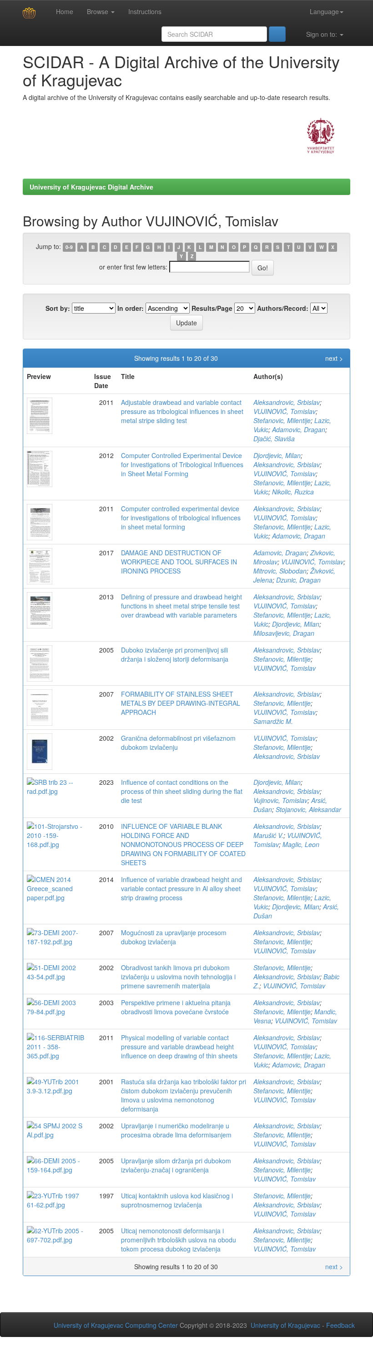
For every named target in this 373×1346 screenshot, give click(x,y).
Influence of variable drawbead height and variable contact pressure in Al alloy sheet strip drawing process (181, 888)
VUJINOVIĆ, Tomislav (284, 411)
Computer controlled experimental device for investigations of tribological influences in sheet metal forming (181, 517)
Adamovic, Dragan (298, 429)
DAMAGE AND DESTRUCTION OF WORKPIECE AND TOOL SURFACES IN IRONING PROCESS (179, 561)
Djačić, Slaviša (274, 438)
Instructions (144, 11)
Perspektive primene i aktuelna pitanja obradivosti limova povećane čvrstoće (176, 1007)
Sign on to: (321, 34)
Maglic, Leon (300, 844)
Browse (98, 11)
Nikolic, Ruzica (293, 491)
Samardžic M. (273, 721)
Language (324, 11)
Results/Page (212, 308)
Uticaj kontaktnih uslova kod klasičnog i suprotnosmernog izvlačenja (177, 1200)
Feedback (340, 1325)
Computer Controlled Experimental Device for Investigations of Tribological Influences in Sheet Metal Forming (182, 464)
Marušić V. (268, 835)
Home (63, 11)
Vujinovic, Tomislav (280, 800)
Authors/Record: (282, 308)
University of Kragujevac (285, 1325)
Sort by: (57, 308)
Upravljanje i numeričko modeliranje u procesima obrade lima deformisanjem (176, 1130)
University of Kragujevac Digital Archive (91, 186)
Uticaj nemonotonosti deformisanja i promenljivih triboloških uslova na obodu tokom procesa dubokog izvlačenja (178, 1239)
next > (334, 358)
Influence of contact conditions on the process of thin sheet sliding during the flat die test (181, 791)
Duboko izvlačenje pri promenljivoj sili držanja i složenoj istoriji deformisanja (174, 654)
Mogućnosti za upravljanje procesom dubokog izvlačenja (174, 937)
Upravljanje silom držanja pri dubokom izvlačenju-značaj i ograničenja (176, 1165)
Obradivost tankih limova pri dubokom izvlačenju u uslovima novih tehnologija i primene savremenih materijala (178, 976)
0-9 (69, 247)
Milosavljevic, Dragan (283, 633)
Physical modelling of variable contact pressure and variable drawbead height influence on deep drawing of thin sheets (179, 1046)
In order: (130, 308)
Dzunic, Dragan (298, 579)
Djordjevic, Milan (277, 455)
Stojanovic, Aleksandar (308, 809)
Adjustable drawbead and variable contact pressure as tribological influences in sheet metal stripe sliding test (182, 411)
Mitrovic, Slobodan (280, 570)
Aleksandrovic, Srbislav (286, 402)
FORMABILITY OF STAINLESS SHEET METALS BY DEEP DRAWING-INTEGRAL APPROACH (180, 703)
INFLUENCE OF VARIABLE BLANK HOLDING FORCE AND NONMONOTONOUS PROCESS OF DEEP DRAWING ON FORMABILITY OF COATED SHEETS (183, 844)
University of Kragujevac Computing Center (116, 1325)
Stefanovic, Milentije (282, 420)
